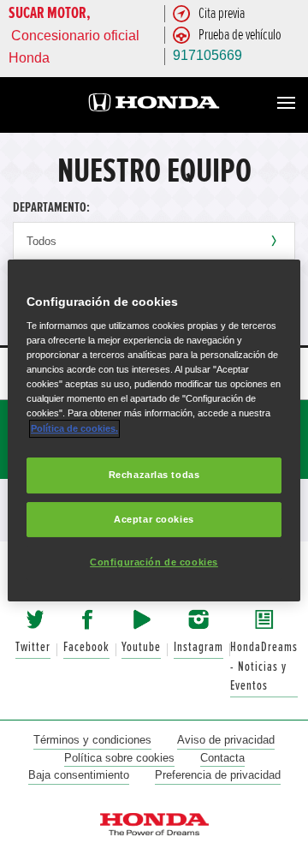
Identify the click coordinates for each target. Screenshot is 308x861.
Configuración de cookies (154, 563)
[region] (154, 431)
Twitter (32, 647)
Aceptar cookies (154, 519)
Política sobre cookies (119, 757)
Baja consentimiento (78, 774)
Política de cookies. (74, 428)
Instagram (198, 647)
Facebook (86, 647)
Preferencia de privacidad (218, 774)
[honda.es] (154, 105)
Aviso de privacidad (226, 739)
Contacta (222, 757)
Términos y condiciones (92, 739)
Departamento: (51, 207)
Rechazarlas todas (154, 474)
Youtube (141, 647)
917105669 (207, 55)
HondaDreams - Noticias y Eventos (264, 666)
